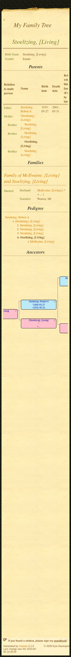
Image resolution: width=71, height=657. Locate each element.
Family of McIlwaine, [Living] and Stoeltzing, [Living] (31, 178)
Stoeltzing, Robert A (27, 109)
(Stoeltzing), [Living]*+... (38, 323)
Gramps (23, 646)
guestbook (60, 640)
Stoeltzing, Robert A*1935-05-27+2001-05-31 (39, 304)
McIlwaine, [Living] (49, 190)
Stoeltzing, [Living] (29, 126)
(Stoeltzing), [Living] (28, 118)
